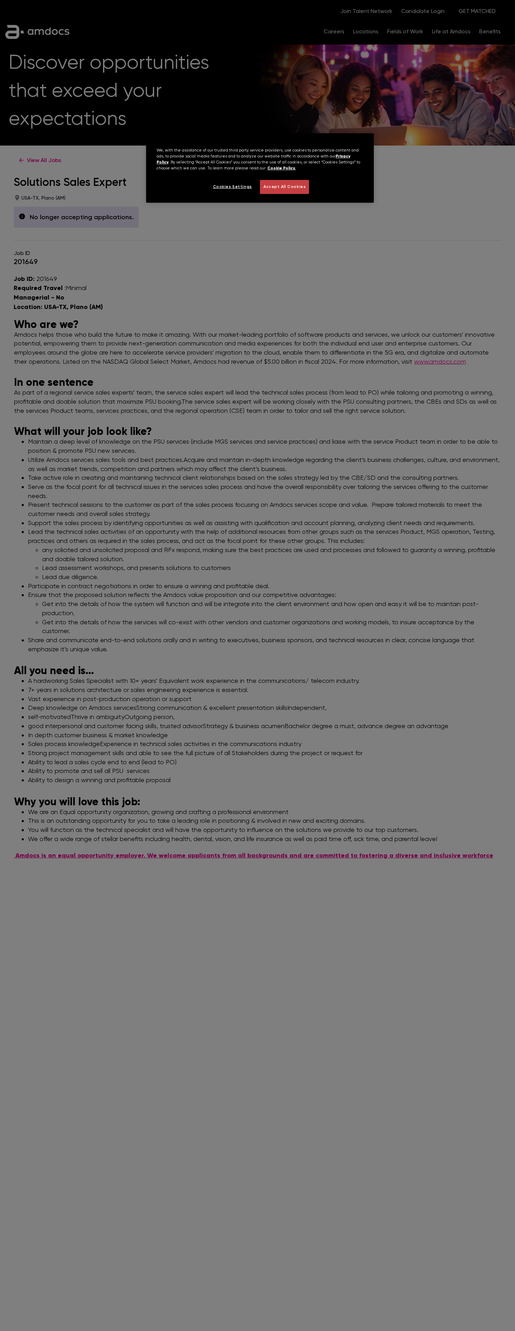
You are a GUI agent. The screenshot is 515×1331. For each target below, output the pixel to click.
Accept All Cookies (284, 186)
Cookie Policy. (281, 168)
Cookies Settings (232, 186)
